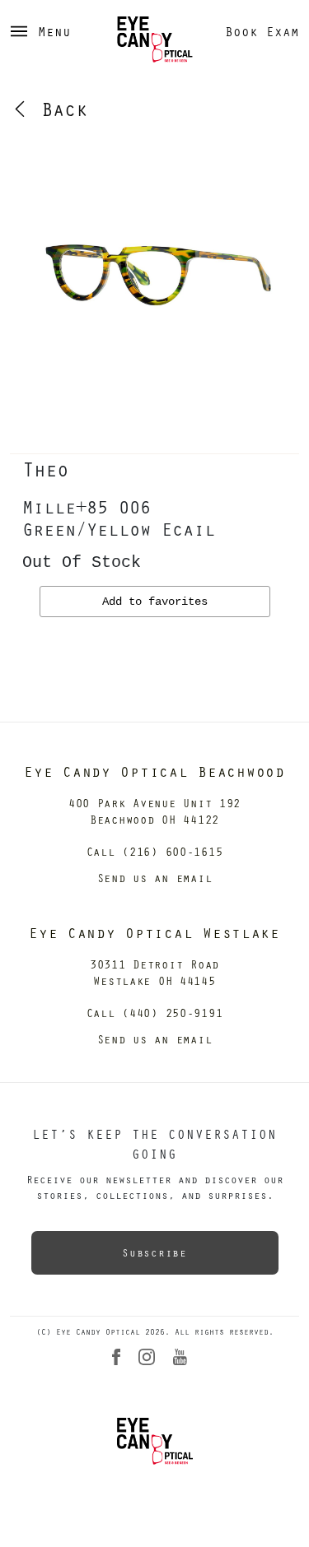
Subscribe (154, 1252)
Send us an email (155, 877)
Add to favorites (155, 601)
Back (58, 108)
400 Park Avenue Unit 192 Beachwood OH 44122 (154, 811)
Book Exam (262, 31)
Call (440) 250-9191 (155, 1012)
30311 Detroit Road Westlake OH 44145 (154, 972)
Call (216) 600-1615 (155, 851)
